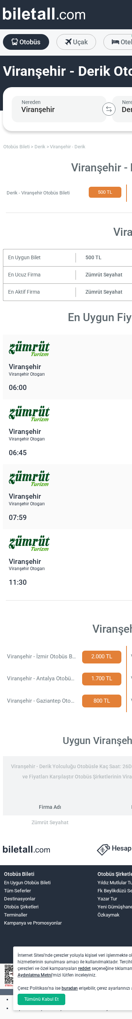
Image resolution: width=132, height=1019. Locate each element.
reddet (84, 968)
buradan (70, 988)
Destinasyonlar (19, 898)
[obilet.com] (44, 20)
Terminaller (15, 915)
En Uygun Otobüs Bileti (27, 882)
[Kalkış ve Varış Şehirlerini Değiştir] (108, 109)
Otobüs (29, 42)
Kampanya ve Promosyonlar (33, 923)
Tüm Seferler (17, 890)
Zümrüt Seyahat (103, 275)
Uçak (80, 42)
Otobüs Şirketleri (21, 907)
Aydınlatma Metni (35, 975)
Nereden (31, 102)
